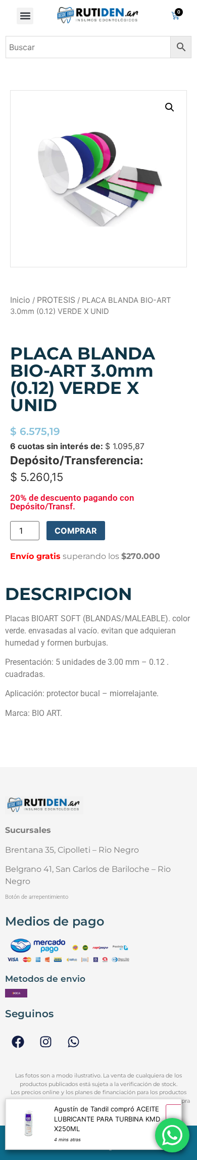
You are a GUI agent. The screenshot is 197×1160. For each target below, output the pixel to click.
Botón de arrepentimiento (36, 897)
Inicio (20, 300)
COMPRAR (76, 531)
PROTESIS (56, 300)
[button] (25, 16)
